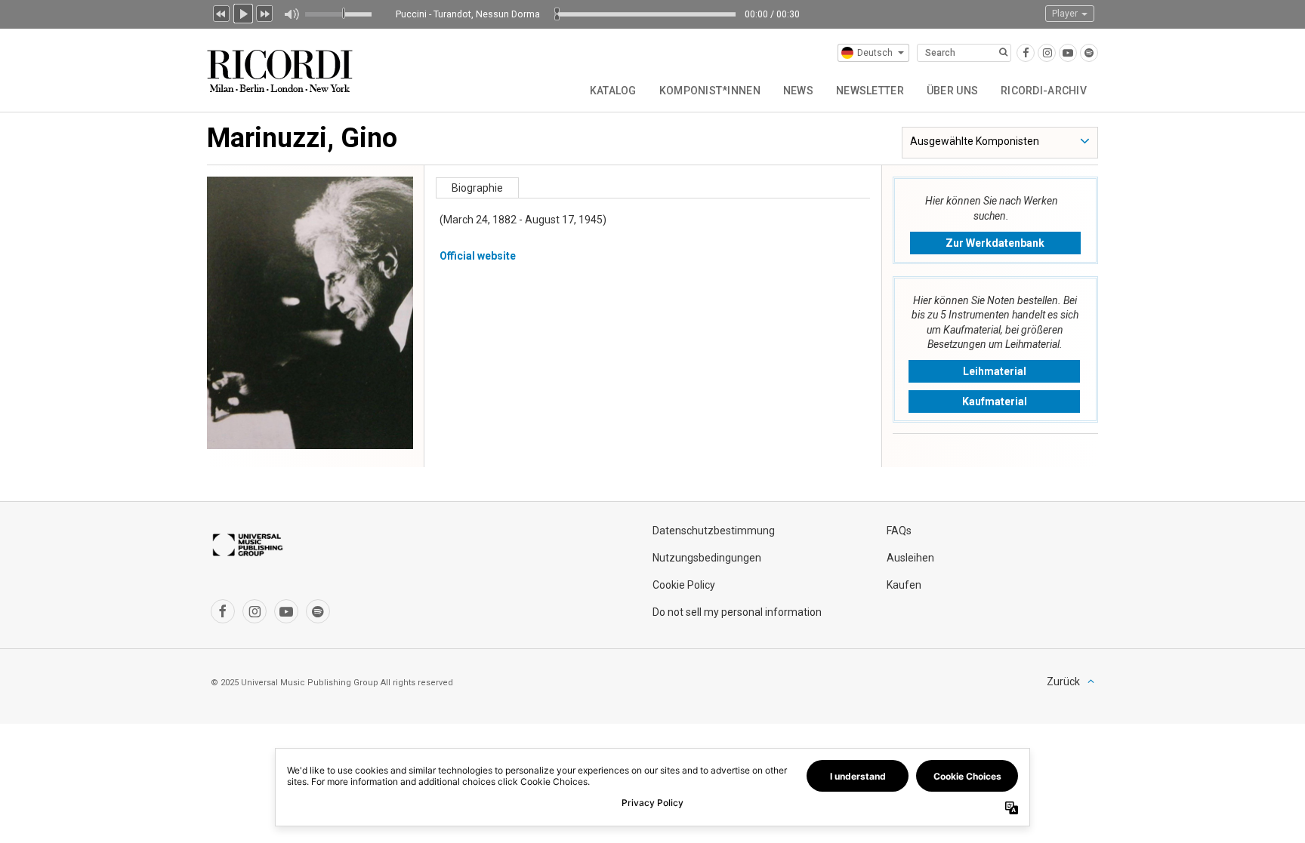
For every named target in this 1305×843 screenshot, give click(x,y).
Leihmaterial (994, 371)
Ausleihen (910, 558)
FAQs (899, 531)
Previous (221, 12)
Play (243, 12)
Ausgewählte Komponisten (974, 141)
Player (1066, 13)
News (798, 91)
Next (265, 12)
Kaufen (904, 585)
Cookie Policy (683, 585)
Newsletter (870, 91)
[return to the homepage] (281, 65)
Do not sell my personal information (737, 612)
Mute (291, 14)
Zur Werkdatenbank (995, 243)
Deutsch (875, 53)
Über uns (952, 91)
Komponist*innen (709, 91)
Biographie (477, 188)
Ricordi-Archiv (1044, 91)
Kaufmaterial (994, 401)
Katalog (613, 91)
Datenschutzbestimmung (713, 531)
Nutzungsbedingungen (706, 558)
